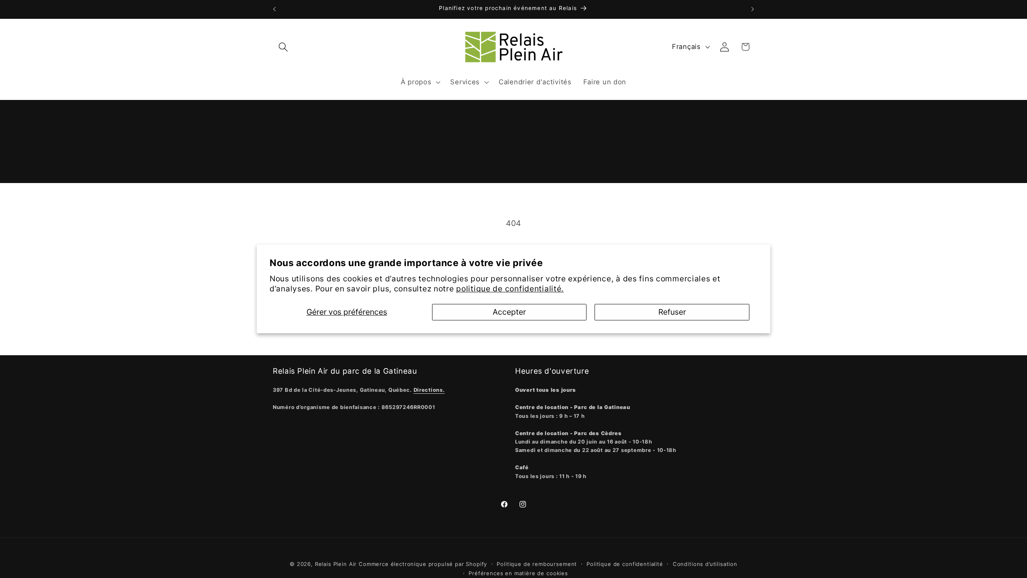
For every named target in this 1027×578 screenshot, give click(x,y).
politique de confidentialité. (510, 289)
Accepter (509, 312)
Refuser (672, 312)
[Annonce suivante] (752, 9)
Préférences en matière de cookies (518, 573)
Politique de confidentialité (625, 564)
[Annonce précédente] (274, 9)
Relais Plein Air (336, 564)
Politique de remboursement (537, 564)
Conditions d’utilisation (705, 564)
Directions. (429, 390)
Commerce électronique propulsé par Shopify (423, 564)
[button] (283, 46)
